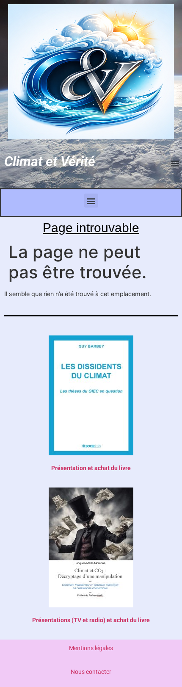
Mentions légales (91, 648)
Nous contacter (91, 672)
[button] (175, 163)
